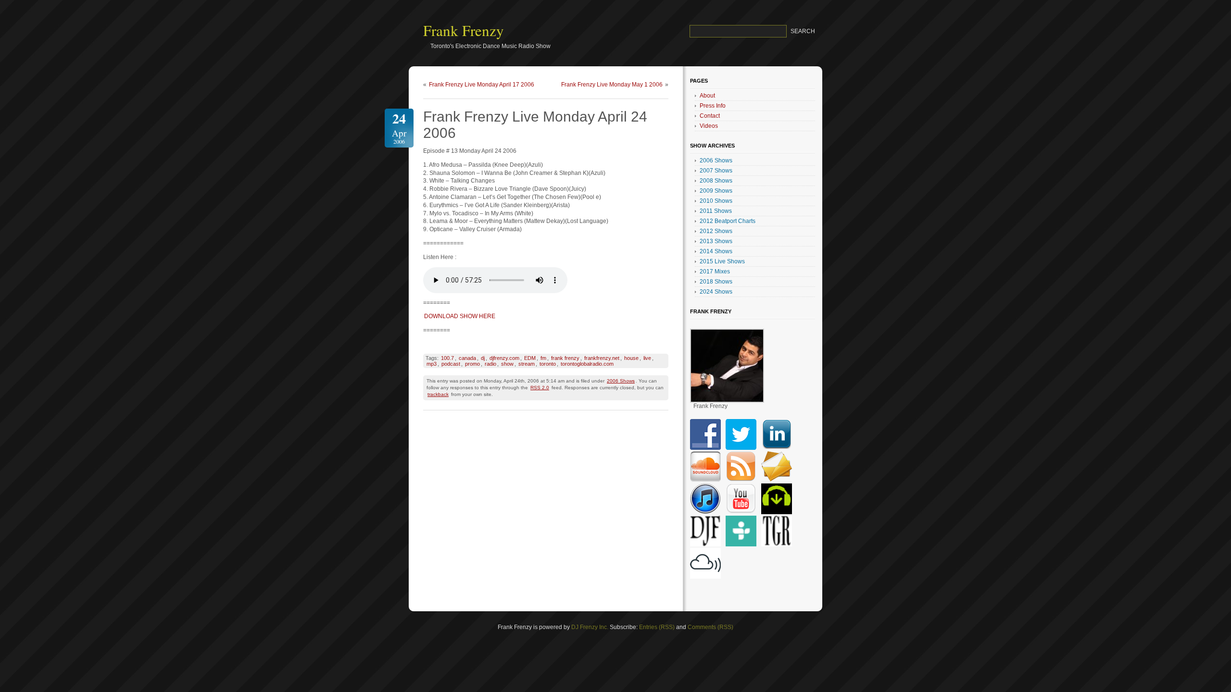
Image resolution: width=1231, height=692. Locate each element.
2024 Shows (716, 291)
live (647, 358)
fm (543, 358)
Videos (709, 126)
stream (526, 364)
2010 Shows (716, 201)
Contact (710, 115)
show (507, 364)
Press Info (713, 105)
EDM (530, 358)
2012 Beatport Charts (727, 221)
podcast (450, 364)
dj (483, 358)
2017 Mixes (715, 271)
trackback (438, 394)
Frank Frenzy (463, 30)
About (707, 95)
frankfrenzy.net (601, 358)
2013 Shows (716, 241)
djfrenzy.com (504, 358)
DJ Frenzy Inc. (589, 627)
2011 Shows (716, 211)
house (631, 358)
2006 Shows (621, 380)
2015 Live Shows (722, 261)
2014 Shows (716, 251)
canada (467, 358)
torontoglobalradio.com (587, 364)
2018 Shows (716, 281)
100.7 (447, 358)
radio (490, 364)
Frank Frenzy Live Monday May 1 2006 (612, 84)
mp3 (432, 364)
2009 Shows (716, 190)
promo (472, 364)
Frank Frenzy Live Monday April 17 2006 (481, 84)
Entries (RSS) (657, 627)
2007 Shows (716, 170)
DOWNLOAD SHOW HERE (459, 316)
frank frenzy (565, 358)
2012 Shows (716, 231)
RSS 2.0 (539, 387)
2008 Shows (716, 180)
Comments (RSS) (710, 627)
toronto (548, 364)
